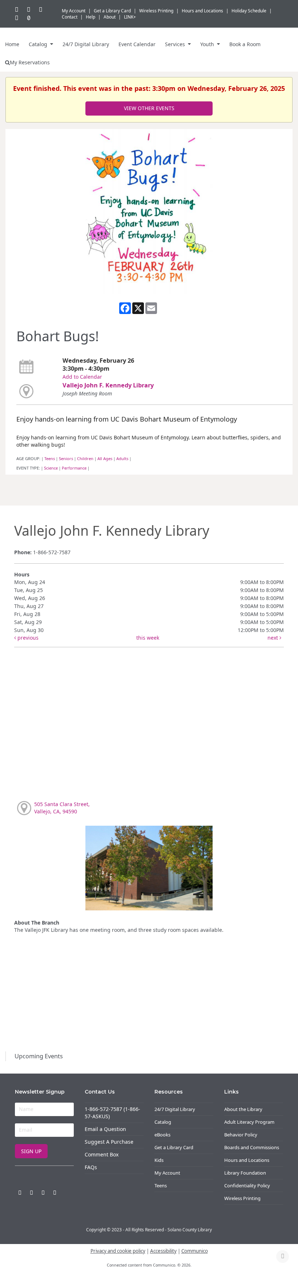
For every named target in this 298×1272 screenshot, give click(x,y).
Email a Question (105, 1129)
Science (51, 468)
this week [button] (147, 637)
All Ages (104, 458)
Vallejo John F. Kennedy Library (108, 385)
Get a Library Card (173, 1147)
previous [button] (27, 637)
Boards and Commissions (251, 1147)
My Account (167, 1173)
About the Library (243, 1109)
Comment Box (101, 1154)
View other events (149, 108)
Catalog (39, 44)
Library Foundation (245, 1173)
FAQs (91, 1167)
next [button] (273, 637)
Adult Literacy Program (249, 1122)
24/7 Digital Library (86, 44)
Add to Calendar (82, 376)
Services (175, 44)
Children (85, 458)
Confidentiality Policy (247, 1185)
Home (12, 44)
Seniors (66, 458)
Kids (159, 1160)
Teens (49, 458)
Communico (194, 1251)
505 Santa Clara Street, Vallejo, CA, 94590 (62, 808)
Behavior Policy (240, 1134)
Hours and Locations (246, 1160)
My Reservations (30, 62)
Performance (74, 468)
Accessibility (163, 1251)
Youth (208, 44)
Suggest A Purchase (109, 1141)
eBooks (162, 1134)
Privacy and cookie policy (117, 1251)
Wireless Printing (242, 1198)
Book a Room (245, 44)
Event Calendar (137, 44)
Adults (122, 458)
